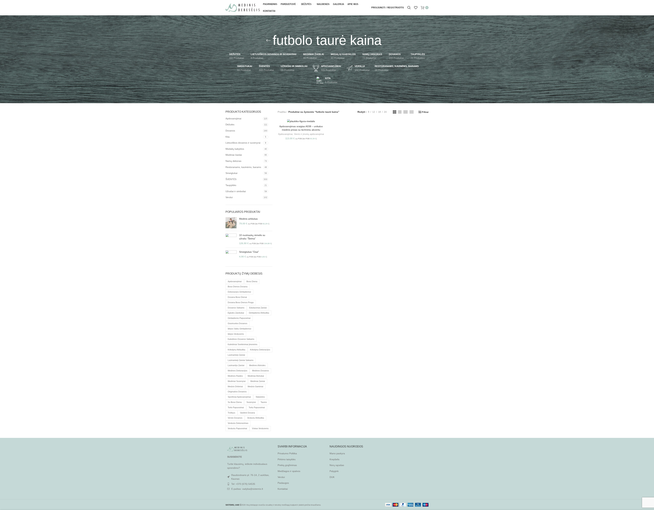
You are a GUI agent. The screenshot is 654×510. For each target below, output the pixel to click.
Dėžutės (229, 124)
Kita (227, 136)
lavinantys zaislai (236, 365)
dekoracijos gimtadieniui (239, 292)
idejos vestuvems (236, 334)
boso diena (251, 281)
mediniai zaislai (257, 381)
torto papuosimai (236, 407)
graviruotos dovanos (237, 323)
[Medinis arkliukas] (231, 222)
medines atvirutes (257, 365)
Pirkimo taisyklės (286, 459)
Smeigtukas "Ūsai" (249, 251)
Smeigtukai (231, 173)
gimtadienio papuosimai (239, 318)
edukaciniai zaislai (258, 308)
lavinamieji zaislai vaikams (240, 360)
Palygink (334, 471)
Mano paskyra (337, 453)
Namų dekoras (233, 161)
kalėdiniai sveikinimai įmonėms (242, 344)
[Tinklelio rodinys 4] (399, 112)
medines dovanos (260, 370)
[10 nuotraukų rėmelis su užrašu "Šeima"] (231, 239)
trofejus (231, 413)
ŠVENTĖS (230, 179)
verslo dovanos (235, 418)
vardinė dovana (247, 413)
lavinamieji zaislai (236, 355)
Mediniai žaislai (233, 154)
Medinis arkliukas (248, 218)
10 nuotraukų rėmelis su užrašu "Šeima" (252, 237)
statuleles (260, 397)
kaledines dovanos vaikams (241, 339)
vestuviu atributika (255, 418)
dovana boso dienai (237, 297)
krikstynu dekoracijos (260, 350)
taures (264, 402)
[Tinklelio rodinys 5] (405, 112)
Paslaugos (283, 483)
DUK (332, 477)
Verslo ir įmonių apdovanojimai (309, 134)
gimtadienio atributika (259, 313)
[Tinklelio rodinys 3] (394, 112)
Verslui (229, 197)
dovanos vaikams (236, 308)
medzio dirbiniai (235, 386)
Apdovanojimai (233, 118)
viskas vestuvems (260, 428)
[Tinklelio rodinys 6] (412, 112)
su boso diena (235, 402)
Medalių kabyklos (234, 148)
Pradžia (282, 111)
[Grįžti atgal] (268, 40)
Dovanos (230, 130)
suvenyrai (251, 402)
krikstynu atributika (236, 350)
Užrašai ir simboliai (235, 191)
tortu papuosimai (257, 407)
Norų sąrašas (337, 465)
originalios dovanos (237, 391)
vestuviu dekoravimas (238, 423)
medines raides (235, 376)
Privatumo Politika (287, 453)
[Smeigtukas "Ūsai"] (231, 255)
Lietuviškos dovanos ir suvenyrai (242, 142)
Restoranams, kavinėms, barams (243, 167)
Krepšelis (334, 459)
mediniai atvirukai (256, 376)
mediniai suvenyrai (237, 381)
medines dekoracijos (237, 370)
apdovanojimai (235, 281)
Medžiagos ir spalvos (289, 471)
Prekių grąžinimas (287, 465)
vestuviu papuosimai (237, 428)
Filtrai (425, 112)
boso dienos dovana (237, 286)
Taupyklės (230, 185)
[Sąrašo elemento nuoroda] (249, 484)
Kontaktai (283, 488)
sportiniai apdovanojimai (239, 397)
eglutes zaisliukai (236, 313)
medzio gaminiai (255, 386)
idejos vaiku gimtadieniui (239, 329)
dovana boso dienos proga (241, 302)
